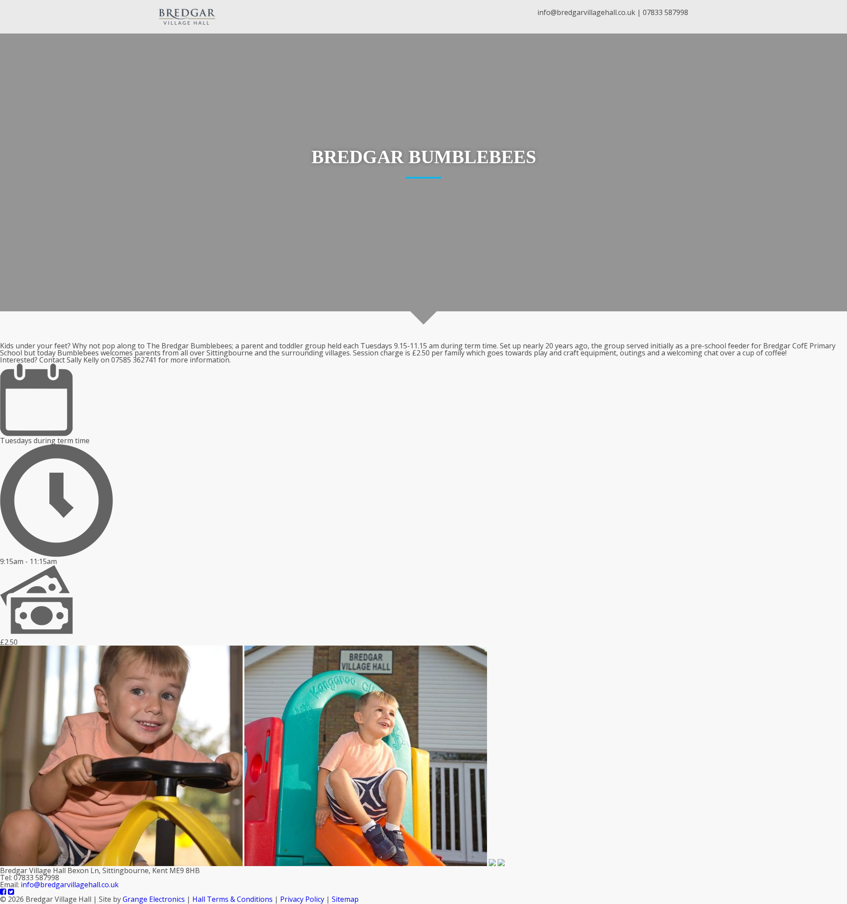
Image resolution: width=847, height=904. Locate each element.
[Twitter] (11, 892)
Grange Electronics (154, 899)
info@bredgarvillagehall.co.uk (586, 12)
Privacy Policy (302, 899)
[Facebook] (3, 892)
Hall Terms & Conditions (232, 899)
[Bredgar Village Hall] (187, 17)
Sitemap (345, 899)
